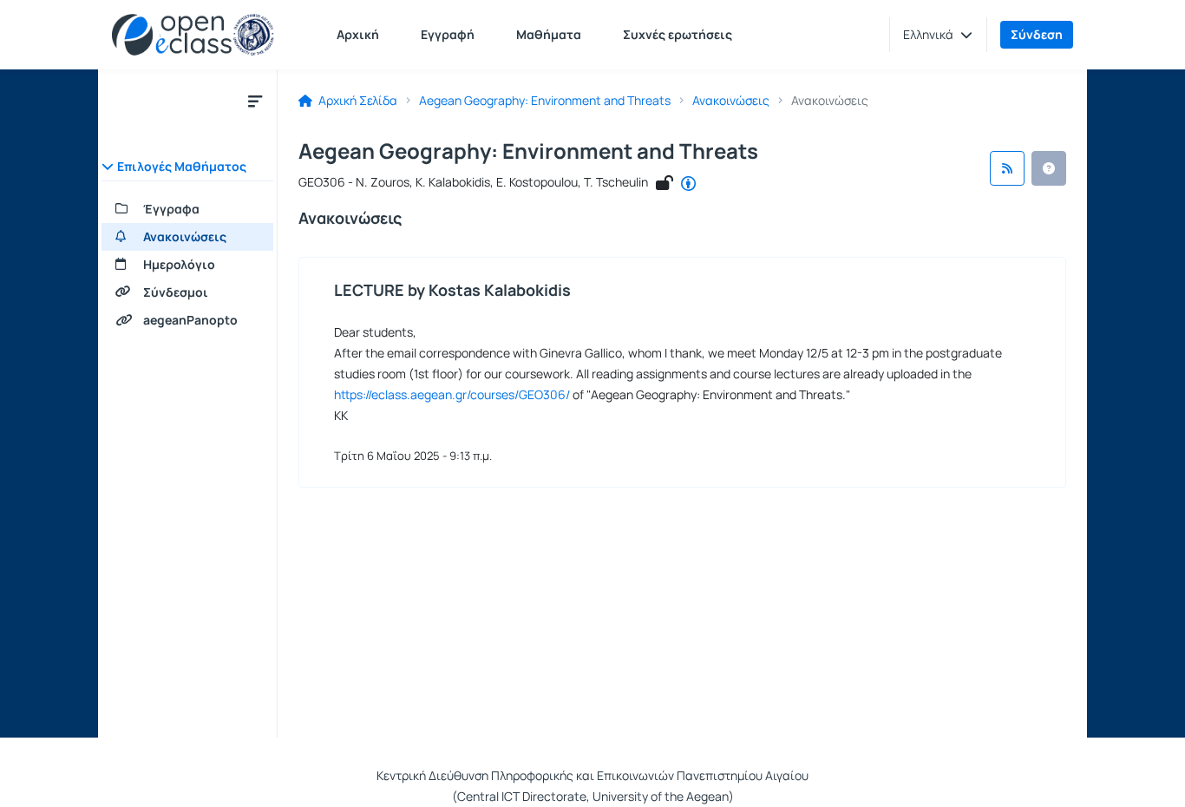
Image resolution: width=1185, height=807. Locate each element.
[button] (937, 34)
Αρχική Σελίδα (356, 101)
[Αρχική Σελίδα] (193, 35)
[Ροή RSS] (1007, 168)
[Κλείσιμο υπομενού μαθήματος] (255, 100)
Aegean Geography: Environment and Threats (545, 101)
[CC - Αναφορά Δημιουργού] (688, 184)
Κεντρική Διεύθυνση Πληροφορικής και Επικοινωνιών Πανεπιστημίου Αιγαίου (592, 775)
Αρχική (358, 34)
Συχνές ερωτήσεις (677, 34)
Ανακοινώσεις (730, 101)
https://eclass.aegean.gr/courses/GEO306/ (452, 394)
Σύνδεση (1037, 34)
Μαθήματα (548, 34)
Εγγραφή (448, 34)
